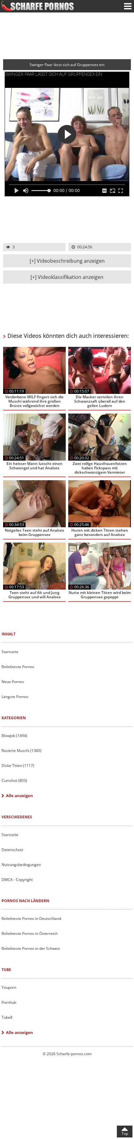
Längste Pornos (15, 696)
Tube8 (7, 1017)
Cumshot (14, 780)
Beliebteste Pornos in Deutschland (31, 918)
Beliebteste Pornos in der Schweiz (31, 948)
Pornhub (9, 1002)
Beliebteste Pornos (18, 666)
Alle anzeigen (19, 795)
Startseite (10, 651)
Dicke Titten (18, 765)
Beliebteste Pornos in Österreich (30, 933)
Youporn (9, 987)
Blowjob (14, 735)
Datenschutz (12, 849)
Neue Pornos (13, 681)
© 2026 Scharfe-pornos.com (67, 1053)
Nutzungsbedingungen (21, 864)
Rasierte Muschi (21, 750)
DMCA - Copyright (17, 879)
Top (125, 1133)
